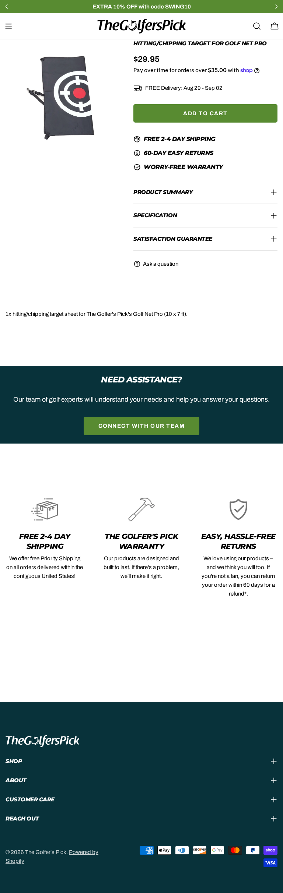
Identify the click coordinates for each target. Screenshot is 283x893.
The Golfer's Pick (45, 852)
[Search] (256, 26)
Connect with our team (141, 426)
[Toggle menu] (8, 26)
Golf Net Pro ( (159, 314)
